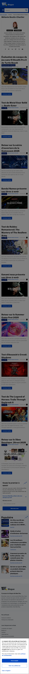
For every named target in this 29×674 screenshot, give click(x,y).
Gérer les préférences (14, 665)
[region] (14, 656)
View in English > (6, 670)
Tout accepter (14, 660)
